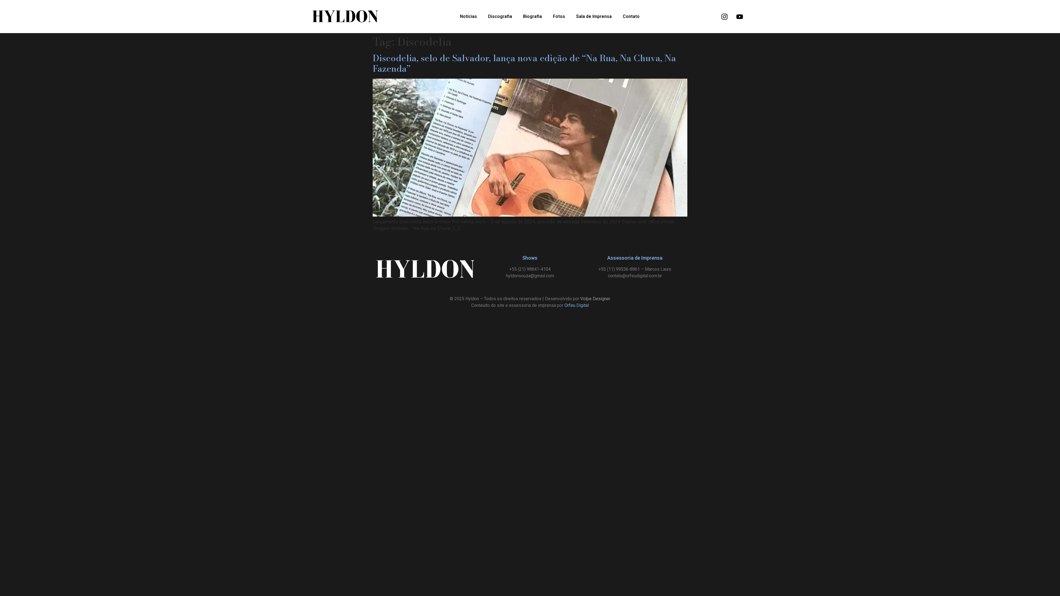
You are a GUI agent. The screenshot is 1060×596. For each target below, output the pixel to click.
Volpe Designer (595, 298)
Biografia (532, 16)
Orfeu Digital (577, 305)
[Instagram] (725, 16)
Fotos (559, 16)
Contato (631, 16)
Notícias (468, 16)
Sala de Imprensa (594, 16)
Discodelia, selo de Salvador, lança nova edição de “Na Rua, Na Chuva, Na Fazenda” (524, 63)
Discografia (500, 16)
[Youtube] (740, 16)
